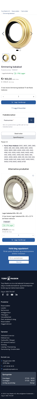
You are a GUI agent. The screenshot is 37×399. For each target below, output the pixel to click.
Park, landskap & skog (8, 319)
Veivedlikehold (6, 317)
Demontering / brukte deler (10, 349)
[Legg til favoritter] (33, 175)
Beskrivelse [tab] (18, 134)
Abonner (19, 262)
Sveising (4, 345)
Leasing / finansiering (8, 347)
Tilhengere (4, 315)
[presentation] (3, 33)
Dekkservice (5, 338)
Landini (3, 308)
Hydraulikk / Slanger (8, 340)
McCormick (5, 310)
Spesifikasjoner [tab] (18, 137)
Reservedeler (5, 306)
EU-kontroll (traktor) (8, 342)
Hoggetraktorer (6, 324)
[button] (17, 50)
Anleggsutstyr (6, 313)
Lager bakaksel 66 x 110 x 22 (12, 213)
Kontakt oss (5, 357)
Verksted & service (7, 336)
